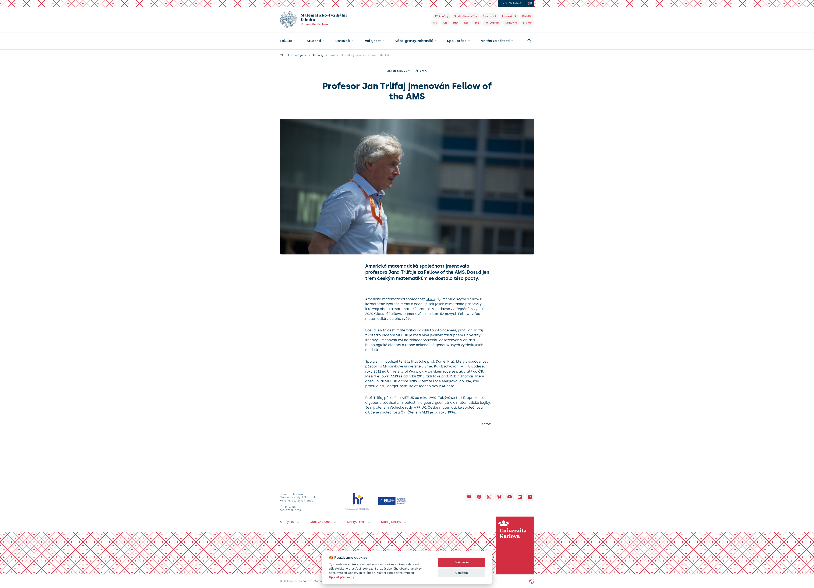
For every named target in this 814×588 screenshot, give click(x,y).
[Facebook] (479, 497)
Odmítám (461, 572)
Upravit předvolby (341, 577)
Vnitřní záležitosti (495, 41)
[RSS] (530, 497)
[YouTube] (509, 497)
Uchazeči (342, 41)
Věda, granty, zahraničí (414, 41)
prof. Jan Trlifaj (470, 330)
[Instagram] (489, 497)
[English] (530, 3)
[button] (287, 41)
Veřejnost (373, 41)
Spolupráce (457, 41)
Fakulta (286, 41)
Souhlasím (461, 562)
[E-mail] (469, 497)
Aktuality (318, 55)
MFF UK (284, 55)
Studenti (314, 41)
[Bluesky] (499, 497)
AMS (431, 299)
